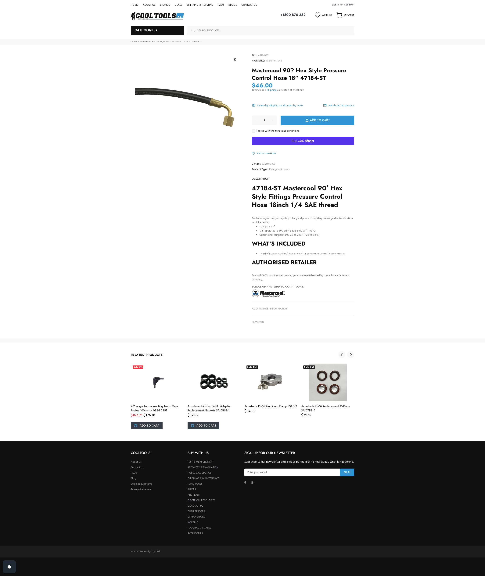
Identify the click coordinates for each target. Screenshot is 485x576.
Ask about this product (341, 105)
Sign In (335, 5)
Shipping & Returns (141, 484)
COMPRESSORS (196, 511)
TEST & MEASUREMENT (201, 462)
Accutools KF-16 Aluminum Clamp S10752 (270, 406)
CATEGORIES (146, 30)
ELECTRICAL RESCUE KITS (201, 500)
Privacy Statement (141, 489)
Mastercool (268, 164)
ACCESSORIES (195, 533)
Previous (341, 354)
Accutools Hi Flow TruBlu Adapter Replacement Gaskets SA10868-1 (209, 408)
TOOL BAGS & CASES (199, 528)
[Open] (9, 566)
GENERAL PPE (195, 506)
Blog (133, 478)
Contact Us (137, 467)
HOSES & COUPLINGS (199, 473)
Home (134, 42)
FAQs (134, 473)
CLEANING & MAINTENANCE (203, 478)
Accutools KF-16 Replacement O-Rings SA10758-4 (325, 408)
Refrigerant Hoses (279, 169)
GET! (347, 472)
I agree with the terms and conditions (278, 131)
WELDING (193, 522)
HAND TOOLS (195, 484)
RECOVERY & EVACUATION (203, 467)
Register (349, 5)
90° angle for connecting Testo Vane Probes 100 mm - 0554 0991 (154, 408)
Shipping (272, 90)
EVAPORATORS (196, 517)
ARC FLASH (194, 495)
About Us (136, 462)
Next (350, 354)
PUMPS (192, 489)
